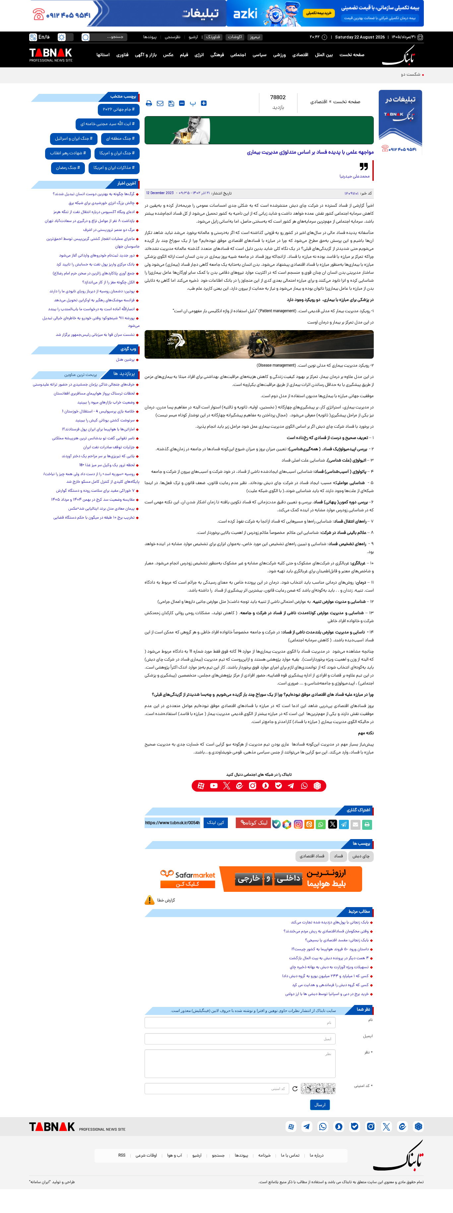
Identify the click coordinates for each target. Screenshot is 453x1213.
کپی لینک (215, 822)
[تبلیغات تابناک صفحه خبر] (400, 123)
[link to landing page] (399, 55)
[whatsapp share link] (321, 825)
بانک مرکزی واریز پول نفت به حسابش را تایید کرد (95, 265)
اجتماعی (238, 55)
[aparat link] (201, 786)
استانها (103, 55)
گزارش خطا (166, 900)
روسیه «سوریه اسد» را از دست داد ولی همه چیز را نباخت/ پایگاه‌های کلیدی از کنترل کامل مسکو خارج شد (91, 478)
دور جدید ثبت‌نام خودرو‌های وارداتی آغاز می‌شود (97, 256)
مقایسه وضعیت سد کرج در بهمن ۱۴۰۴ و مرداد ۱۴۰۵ (93, 500)
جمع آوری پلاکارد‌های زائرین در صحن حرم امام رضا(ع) (94, 274)
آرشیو (193, 37)
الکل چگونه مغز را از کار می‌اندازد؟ (108, 283)
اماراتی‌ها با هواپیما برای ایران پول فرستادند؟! (98, 430)
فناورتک (213, 37)
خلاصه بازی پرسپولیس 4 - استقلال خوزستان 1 (98, 412)
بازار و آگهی (146, 55)
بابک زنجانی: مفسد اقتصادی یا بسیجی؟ (337, 941)
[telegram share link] (344, 825)
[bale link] (278, 786)
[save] (171, 103)
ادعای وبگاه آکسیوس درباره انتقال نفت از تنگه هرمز (94, 212)
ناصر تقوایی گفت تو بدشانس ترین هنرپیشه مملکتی (93, 439)
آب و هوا (174, 1156)
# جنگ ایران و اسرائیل (74, 139)
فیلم (184, 55)
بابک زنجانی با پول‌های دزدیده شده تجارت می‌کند (330, 923)
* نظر (368, 1053)
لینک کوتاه (257, 822)
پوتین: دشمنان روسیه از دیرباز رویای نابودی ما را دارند (92, 292)
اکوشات (235, 37)
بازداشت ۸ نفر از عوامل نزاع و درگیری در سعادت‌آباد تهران (90, 221)
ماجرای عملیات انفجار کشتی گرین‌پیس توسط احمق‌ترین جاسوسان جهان (93, 243)
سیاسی (260, 55)
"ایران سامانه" (40, 1182)
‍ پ (192, 103)
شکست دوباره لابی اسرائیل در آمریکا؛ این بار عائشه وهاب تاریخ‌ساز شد (354, 74)
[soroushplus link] (265, 786)
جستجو (218, 1156)
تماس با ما (290, 1156)
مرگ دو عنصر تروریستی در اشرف (109, 230)
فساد (338, 856)
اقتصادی (300, 55)
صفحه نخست (352, 55)
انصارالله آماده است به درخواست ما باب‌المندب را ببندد (91, 310)
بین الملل (324, 55)
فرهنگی (217, 55)
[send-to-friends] (160, 103)
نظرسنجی (172, 37)
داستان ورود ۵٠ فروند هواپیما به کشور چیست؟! (330, 950)
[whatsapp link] (304, 786)
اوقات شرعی (146, 1156)
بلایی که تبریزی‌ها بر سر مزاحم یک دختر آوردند (98, 457)
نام (370, 1020)
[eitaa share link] (309, 825)
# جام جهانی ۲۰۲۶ (119, 110)
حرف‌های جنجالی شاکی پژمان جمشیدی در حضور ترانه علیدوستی (84, 385)
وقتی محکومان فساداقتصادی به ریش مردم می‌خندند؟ (326, 932)
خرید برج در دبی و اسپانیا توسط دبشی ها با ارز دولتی (327, 994)
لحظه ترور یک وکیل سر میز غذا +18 (107, 465)
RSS (121, 1156)
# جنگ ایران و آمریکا (117, 153)
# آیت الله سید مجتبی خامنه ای (108, 124)
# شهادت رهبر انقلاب (68, 153)
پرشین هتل (125, 360)
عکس (168, 55)
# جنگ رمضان (68, 168)
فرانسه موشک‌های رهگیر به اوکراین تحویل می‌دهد (94, 301)
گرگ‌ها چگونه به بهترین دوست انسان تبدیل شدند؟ (94, 194)
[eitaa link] (239, 786)
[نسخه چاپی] (367, 825)
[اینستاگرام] (297, 823)
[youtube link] (214, 786)
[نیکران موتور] (259, 344)
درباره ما (317, 1156)
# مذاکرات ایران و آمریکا (114, 168)
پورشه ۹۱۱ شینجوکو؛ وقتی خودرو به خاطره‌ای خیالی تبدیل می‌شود (91, 322)
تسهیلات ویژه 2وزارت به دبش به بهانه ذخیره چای (329, 967)
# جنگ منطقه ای (120, 139)
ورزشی (279, 55)
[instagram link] (252, 786)
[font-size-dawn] (181, 103)
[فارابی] (259, 130)
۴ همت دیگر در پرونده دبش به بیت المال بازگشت (329, 959)
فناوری (122, 55)
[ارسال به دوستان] (355, 825)
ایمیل (368, 1036)
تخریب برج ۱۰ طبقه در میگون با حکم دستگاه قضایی (94, 518)
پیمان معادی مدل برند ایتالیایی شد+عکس (101, 509)
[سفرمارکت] (259, 879)
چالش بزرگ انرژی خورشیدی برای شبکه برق (102, 203)
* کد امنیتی (363, 1086)
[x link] (227, 786)
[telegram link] (291, 786)
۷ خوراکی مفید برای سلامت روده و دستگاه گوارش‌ (95, 491)
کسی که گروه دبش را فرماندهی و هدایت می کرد (330, 985)
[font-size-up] (203, 103)
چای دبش (361, 856)
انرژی (199, 55)
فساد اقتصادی (312, 856)
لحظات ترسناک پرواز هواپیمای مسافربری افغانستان (94, 394)
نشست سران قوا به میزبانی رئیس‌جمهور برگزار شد (95, 335)
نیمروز (255, 37)
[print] (149, 103)
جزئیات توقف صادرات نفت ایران (109, 448)
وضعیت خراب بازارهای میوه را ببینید (106, 403)
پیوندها (150, 37)
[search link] (86, 37)
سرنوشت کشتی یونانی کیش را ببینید (105, 421)
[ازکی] (325, 13)
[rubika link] (317, 786)
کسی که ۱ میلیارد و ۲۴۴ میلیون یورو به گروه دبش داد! (325, 976)
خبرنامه (264, 1156)
